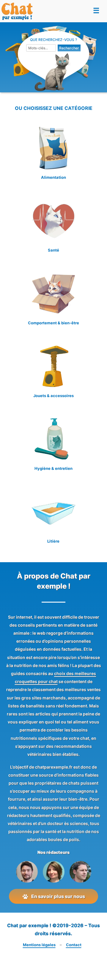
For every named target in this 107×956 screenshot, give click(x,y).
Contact (73, 944)
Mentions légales (39, 944)
